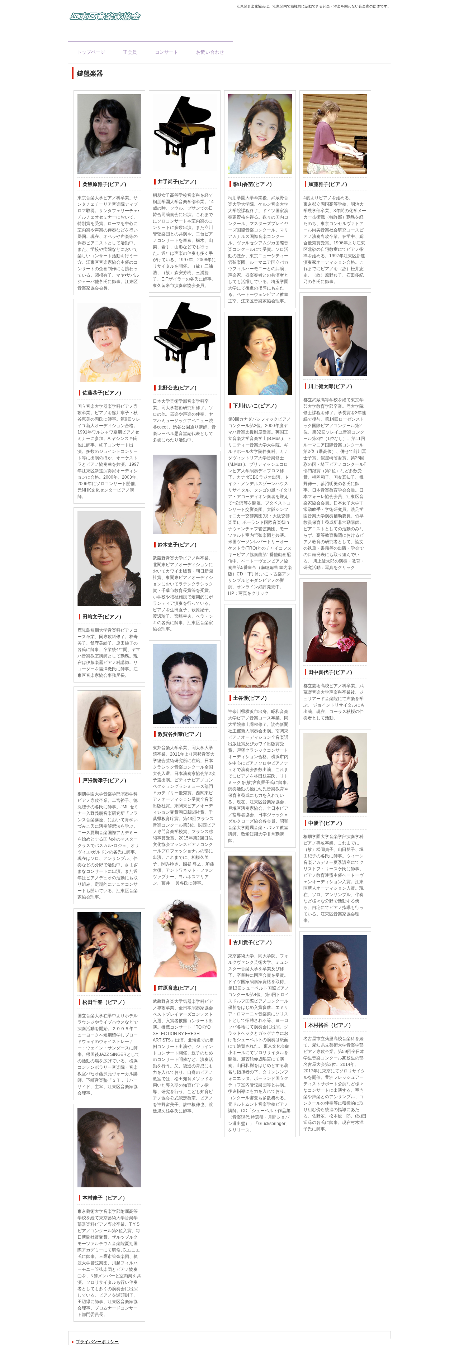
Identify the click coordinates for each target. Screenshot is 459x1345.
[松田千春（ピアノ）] (109, 952)
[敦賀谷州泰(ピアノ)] (185, 684)
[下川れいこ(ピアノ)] (260, 356)
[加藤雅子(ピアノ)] (335, 134)
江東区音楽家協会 (145, 18)
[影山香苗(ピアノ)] (260, 134)
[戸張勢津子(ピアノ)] (109, 730)
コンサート (166, 52)
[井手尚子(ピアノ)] (185, 132)
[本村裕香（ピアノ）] (335, 975)
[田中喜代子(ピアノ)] (335, 622)
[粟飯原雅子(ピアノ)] (109, 134)
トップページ (91, 52)
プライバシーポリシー (97, 1341)
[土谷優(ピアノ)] (260, 648)
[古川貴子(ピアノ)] (260, 894)
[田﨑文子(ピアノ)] (109, 559)
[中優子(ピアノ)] (335, 773)
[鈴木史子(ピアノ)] (185, 495)
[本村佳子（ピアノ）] (109, 1148)
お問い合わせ (210, 52)
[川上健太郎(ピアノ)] (335, 336)
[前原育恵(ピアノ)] (185, 937)
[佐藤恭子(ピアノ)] (109, 342)
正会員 (130, 52)
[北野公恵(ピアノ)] (185, 338)
